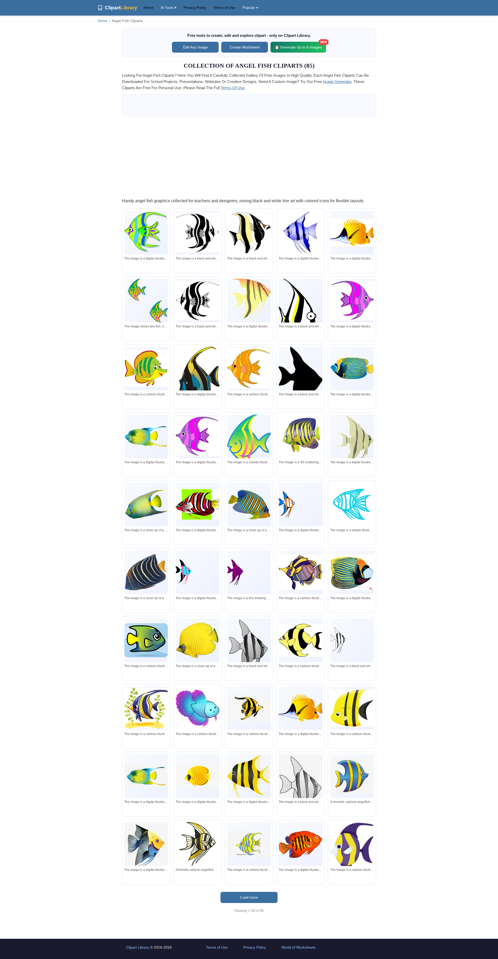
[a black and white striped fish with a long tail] (197, 232)
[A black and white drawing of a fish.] (249, 651)
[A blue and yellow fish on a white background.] (146, 436)
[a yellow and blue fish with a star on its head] (249, 844)
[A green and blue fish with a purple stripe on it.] (146, 232)
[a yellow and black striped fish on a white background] (352, 708)
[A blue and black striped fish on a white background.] (300, 232)
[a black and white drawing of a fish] (352, 640)
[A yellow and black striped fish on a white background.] (249, 777)
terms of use (233, 88)
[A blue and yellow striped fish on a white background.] (300, 436)
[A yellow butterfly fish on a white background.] (197, 640)
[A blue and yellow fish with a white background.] (352, 368)
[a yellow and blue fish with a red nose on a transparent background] (146, 846)
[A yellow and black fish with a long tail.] (352, 441)
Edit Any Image (195, 47)
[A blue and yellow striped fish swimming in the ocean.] (146, 708)
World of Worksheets (298, 947)
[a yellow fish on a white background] (197, 776)
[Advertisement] (249, 157)
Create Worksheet (245, 47)
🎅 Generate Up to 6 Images (300, 45)
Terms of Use (224, 7)
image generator (337, 81)
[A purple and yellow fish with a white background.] (352, 848)
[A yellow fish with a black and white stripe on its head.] (352, 233)
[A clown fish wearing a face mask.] (352, 572)
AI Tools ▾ (168, 7)
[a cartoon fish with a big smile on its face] (146, 640)
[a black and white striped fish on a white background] (249, 233)
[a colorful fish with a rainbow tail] (249, 441)
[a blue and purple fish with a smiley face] (197, 708)
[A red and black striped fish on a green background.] (197, 504)
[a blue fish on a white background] (352, 504)
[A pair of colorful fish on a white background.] (146, 300)
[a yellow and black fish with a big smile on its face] (249, 708)
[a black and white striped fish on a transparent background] (300, 791)
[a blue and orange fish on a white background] (300, 504)
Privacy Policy (195, 7)
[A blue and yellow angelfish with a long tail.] (197, 378)
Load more (249, 897)
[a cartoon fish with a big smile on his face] (146, 368)
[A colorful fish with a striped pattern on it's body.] (300, 572)
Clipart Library (137, 947)
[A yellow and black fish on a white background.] (249, 301)
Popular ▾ (250, 7)
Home (148, 7)
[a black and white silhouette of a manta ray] (300, 383)
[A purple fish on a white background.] (249, 572)
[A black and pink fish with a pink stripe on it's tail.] (197, 572)
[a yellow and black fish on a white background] (300, 640)
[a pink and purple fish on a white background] (352, 300)
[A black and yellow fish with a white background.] (300, 311)
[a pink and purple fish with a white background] (197, 436)
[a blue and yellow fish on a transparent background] (146, 776)
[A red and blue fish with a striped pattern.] (300, 844)
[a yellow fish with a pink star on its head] (249, 368)
